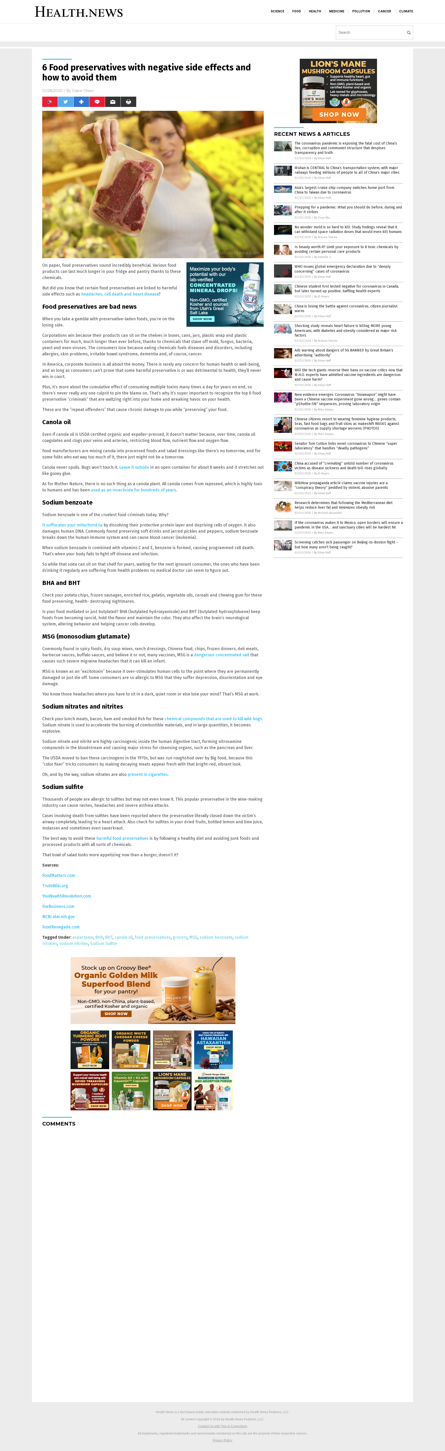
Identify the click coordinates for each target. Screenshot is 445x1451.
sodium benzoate (216, 937)
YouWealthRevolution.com (66, 896)
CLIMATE (406, 11)
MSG (193, 937)
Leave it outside (134, 467)
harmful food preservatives (122, 838)
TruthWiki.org (55, 885)
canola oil (124, 937)
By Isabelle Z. (323, 257)
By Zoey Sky (322, 217)
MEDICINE (336, 11)
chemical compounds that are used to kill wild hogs (213, 718)
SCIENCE (277, 11)
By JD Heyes (321, 296)
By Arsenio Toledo (325, 237)
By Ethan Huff (322, 158)
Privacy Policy (222, 1440)
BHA (99, 937)
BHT (109, 937)
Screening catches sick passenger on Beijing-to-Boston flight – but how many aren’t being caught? (346, 544)
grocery (180, 937)
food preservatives (153, 937)
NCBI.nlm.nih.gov (58, 916)
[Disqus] (153, 1195)
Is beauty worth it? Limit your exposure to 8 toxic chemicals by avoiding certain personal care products (346, 249)
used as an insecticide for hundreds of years (133, 490)
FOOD (296, 11)
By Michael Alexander (328, 513)
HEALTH (315, 11)
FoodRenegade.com (61, 927)
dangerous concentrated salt (221, 654)
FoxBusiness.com (58, 906)
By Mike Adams (323, 409)
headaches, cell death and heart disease (120, 294)
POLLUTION (361, 11)
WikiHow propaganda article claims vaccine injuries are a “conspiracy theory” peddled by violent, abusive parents (341, 485)
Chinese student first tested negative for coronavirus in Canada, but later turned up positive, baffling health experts (347, 288)
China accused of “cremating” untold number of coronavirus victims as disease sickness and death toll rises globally (344, 465)
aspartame (82, 937)
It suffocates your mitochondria (72, 525)
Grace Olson (83, 90)
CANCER (384, 11)
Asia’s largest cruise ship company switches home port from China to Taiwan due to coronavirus (344, 190)
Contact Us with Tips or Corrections (222, 1426)
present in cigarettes (147, 774)
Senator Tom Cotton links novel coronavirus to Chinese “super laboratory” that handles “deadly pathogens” (346, 445)
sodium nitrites (73, 943)
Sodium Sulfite (103, 943)
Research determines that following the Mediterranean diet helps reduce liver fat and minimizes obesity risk (343, 505)
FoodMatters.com (58, 875)
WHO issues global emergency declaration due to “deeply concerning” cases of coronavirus (343, 268)
